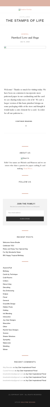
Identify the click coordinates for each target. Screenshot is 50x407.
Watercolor (7, 343)
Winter (5, 349)
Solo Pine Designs (28, 402)
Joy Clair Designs (9, 320)
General (25, 34)
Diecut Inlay (7, 284)
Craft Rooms (7, 277)
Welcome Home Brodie (11, 242)
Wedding (6, 346)
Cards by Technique (10, 274)
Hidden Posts (8, 307)
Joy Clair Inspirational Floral (25, 367)
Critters (5, 281)
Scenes (5, 333)
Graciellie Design (9, 304)
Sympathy (6, 340)
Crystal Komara (8, 371)
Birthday (6, 271)
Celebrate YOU (8, 246)
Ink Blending (7, 313)
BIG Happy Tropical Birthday (13, 255)
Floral (5, 297)
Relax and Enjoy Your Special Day (15, 249)
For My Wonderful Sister (12, 252)
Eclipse (5, 294)
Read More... (28, 168)
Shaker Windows (9, 336)
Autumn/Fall (7, 268)
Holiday (5, 310)
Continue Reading (24, 121)
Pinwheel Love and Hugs (25, 37)
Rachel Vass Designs (10, 330)
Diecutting (6, 287)
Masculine (6, 323)
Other (5, 326)
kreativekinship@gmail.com (13, 374)
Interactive (7, 317)
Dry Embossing (8, 291)
